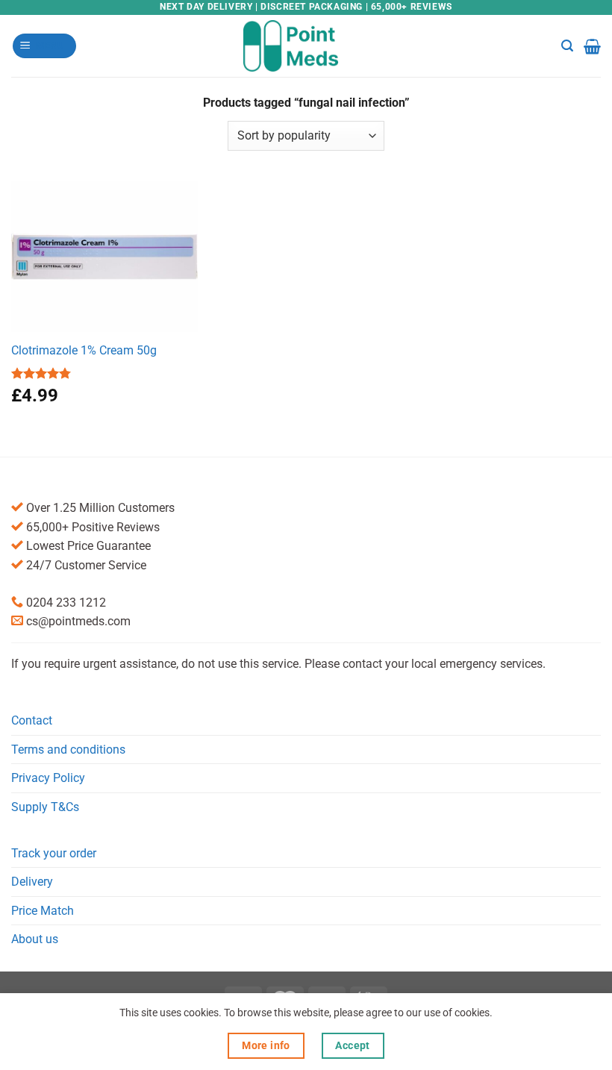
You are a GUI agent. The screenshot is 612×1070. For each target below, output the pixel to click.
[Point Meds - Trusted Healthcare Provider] (306, 45)
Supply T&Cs (45, 807)
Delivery (32, 882)
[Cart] (592, 46)
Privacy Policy (48, 778)
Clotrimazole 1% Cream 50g (84, 350)
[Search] (567, 45)
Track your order (53, 853)
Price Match (42, 911)
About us (34, 939)
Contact (31, 720)
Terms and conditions (68, 749)
